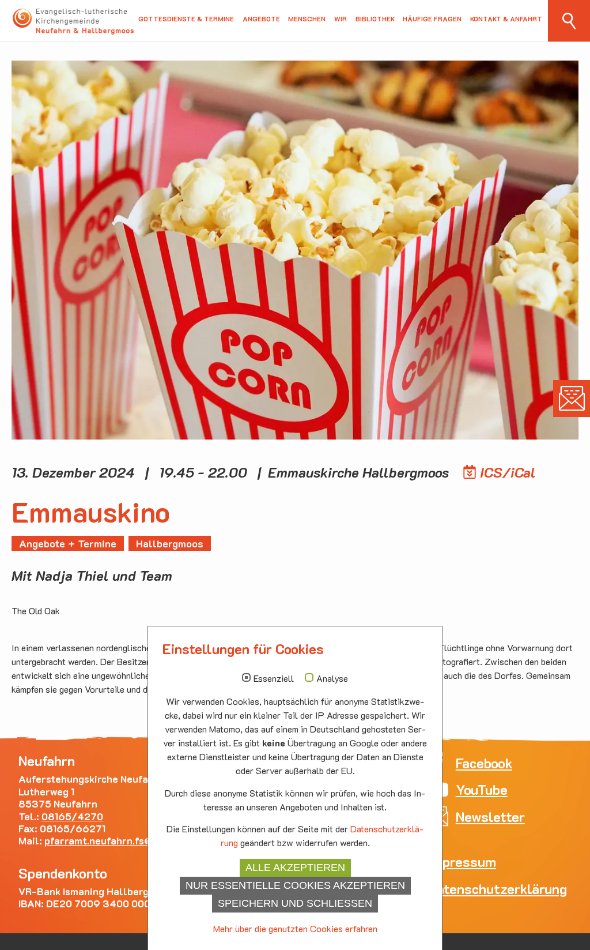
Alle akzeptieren (295, 867)
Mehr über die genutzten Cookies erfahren (295, 928)
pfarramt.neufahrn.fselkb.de (115, 840)
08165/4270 (72, 816)
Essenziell (274, 678)
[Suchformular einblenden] (569, 21)
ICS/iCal (508, 472)
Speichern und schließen (295, 903)
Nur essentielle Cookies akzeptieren (295, 885)
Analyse (332, 678)
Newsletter (571, 398)
